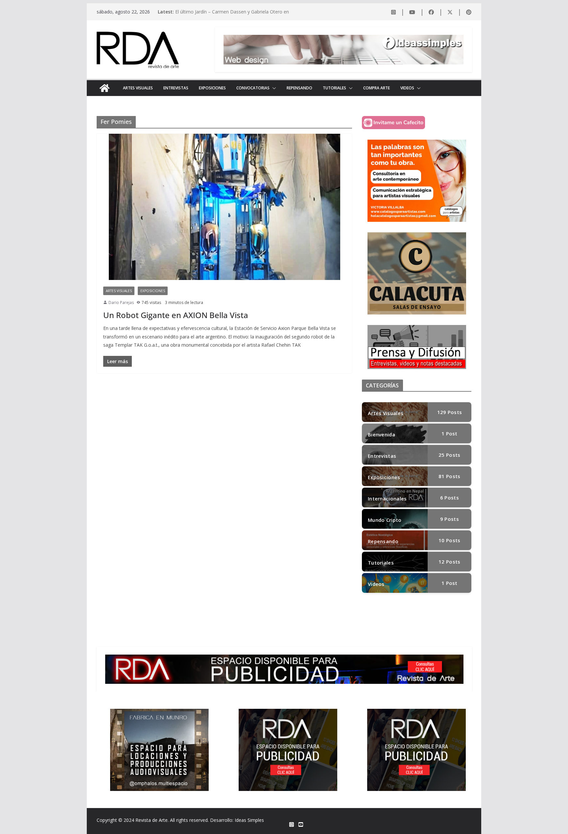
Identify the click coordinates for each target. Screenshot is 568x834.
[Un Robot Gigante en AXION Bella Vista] (224, 207)
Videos (407, 88)
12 (449, 561)
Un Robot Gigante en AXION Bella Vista (175, 315)
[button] (273, 88)
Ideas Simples (249, 820)
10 (449, 540)
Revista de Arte (151, 820)
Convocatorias (253, 88)
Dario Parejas (121, 302)
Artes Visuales (138, 88)
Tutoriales (334, 88)
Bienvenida (381, 434)
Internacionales (387, 498)
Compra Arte (376, 88)
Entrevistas (175, 88)
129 (449, 412)
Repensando (299, 88)
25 (449, 455)
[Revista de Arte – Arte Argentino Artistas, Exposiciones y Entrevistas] (104, 88)
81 (449, 476)
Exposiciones (212, 88)
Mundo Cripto (385, 520)
